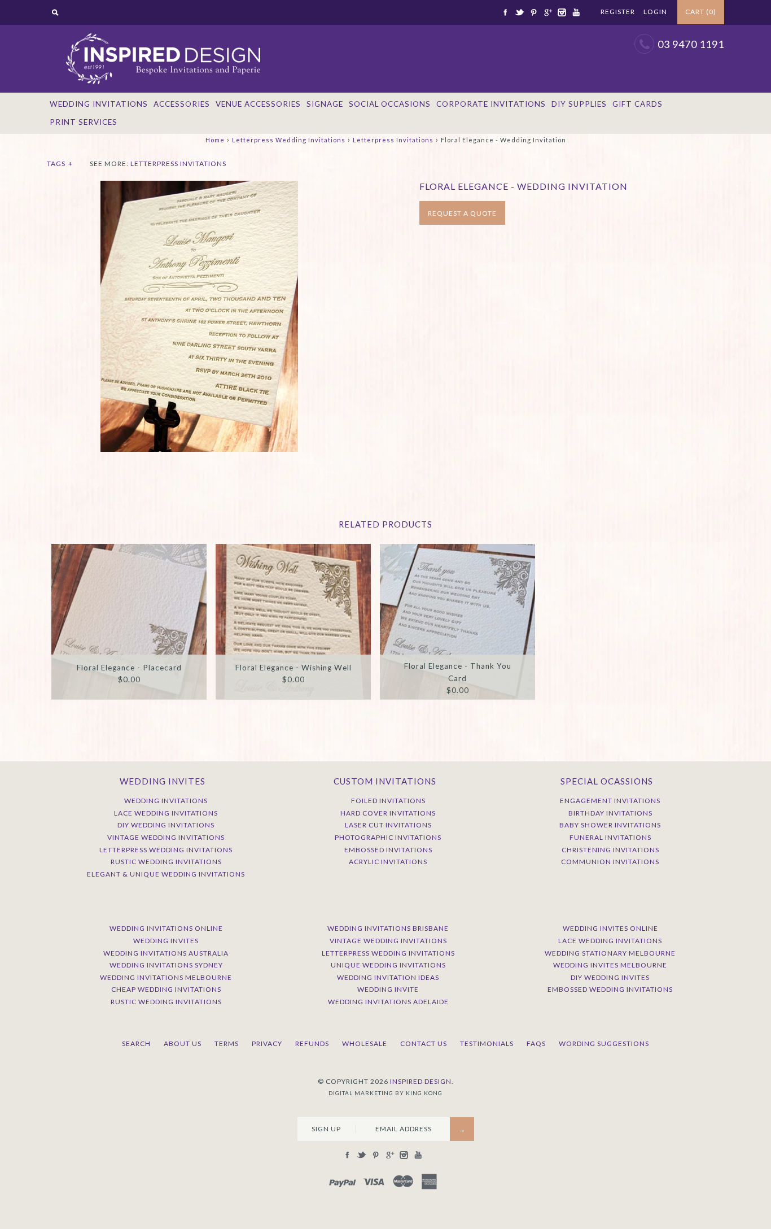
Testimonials (487, 1043)
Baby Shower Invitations (610, 825)
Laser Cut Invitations (388, 825)
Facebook (505, 12)
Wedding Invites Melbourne (610, 965)
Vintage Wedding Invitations (166, 837)
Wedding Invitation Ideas (388, 977)
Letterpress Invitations (393, 139)
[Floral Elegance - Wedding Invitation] (199, 186)
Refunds (312, 1043)
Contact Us (423, 1043)
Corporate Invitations (491, 103)
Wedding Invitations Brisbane (388, 928)
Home (215, 139)
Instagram (561, 12)
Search (136, 1043)
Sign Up (326, 1129)
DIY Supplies (579, 103)
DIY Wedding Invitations (165, 825)
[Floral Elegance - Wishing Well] (293, 621)
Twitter (519, 12)
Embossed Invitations (388, 850)
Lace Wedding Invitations (166, 813)
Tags (60, 163)
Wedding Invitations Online (166, 928)
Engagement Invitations (610, 800)
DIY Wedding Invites (610, 977)
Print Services (83, 122)
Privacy (267, 1043)
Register (618, 11)
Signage (324, 103)
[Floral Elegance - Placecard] (129, 621)
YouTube (576, 12)
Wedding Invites (166, 940)
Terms (226, 1043)
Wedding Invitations (99, 103)
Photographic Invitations (388, 837)
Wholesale (364, 1043)
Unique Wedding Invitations (388, 965)
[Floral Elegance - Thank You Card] (457, 621)
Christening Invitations (610, 850)
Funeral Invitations (610, 837)
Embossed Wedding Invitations (610, 989)
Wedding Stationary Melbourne (610, 953)
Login (655, 11)
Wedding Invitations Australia (166, 953)
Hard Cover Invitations (388, 813)
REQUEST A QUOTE (462, 213)
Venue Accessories (258, 103)
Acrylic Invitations (388, 861)
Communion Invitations (610, 861)
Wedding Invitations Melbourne (166, 977)
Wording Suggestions (604, 1043)
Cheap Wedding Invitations (166, 989)
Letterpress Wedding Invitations (288, 139)
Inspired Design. (422, 1081)
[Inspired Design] (162, 30)
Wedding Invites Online (610, 928)
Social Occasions (390, 103)
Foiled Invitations (388, 800)
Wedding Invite (388, 989)
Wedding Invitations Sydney (166, 965)
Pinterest (533, 12)
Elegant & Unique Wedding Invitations (166, 874)
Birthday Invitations (610, 813)
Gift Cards (637, 103)
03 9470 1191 (691, 44)
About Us (182, 1043)
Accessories (182, 103)
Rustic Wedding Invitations (166, 861)
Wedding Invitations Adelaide (388, 1001)
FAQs (536, 1043)
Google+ (547, 12)
